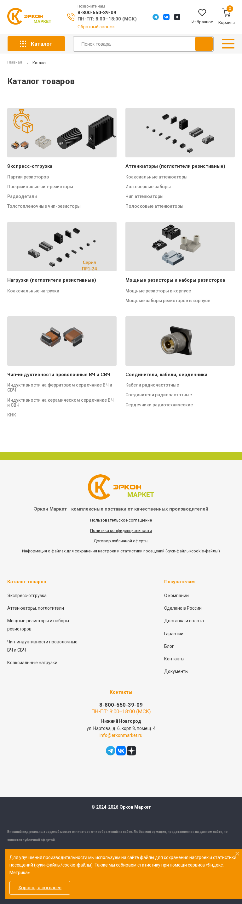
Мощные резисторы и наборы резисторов (175, 280)
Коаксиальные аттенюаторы (156, 176)
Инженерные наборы (148, 186)
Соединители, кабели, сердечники (166, 374)
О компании (176, 595)
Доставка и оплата (184, 620)
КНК (11, 414)
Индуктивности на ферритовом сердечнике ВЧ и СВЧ (59, 387)
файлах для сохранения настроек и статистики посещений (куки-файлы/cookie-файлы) (135, 551)
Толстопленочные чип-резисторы (44, 206)
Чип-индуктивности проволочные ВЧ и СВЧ (58, 374)
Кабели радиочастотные (152, 384)
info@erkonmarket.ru (121, 735)
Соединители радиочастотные (158, 394)
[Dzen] (177, 17)
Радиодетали (22, 196)
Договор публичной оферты (121, 541)
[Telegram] (156, 17)
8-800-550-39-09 (97, 12)
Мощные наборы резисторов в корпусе (167, 300)
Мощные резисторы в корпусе (158, 290)
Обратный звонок (96, 26)
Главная (14, 62)
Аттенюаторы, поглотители (35, 608)
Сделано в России (183, 608)
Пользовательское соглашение (121, 520)
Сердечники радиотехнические (159, 404)
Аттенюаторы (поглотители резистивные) (175, 166)
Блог (169, 646)
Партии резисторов (28, 176)
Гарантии (173, 633)
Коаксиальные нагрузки (33, 290)
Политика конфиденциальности (121, 530)
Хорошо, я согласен (39, 887)
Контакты (174, 658)
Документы (176, 671)
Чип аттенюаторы (144, 196)
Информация (35, 551)
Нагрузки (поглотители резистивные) (51, 280)
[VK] (166, 17)
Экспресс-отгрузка (29, 166)
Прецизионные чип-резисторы (40, 186)
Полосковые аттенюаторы (154, 206)
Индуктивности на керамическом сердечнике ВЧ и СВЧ (60, 403)
